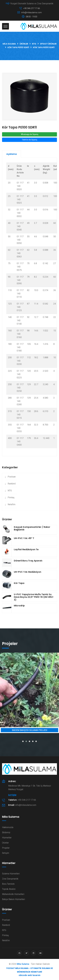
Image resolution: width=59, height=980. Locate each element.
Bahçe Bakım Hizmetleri (13, 899)
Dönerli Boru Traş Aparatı (28, 560)
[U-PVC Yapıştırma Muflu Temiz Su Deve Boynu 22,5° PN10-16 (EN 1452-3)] (7, 597)
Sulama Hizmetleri (11, 873)
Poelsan (12, 476)
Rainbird (12, 483)
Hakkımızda (7, 827)
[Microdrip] (7, 608)
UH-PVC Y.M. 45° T (24, 538)
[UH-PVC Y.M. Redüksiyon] (7, 575)
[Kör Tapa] (7, 586)
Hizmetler (7, 837)
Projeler (6, 848)
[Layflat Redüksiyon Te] (7, 552)
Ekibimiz (6, 832)
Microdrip (19, 605)
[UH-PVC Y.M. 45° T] (7, 541)
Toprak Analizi (9, 889)
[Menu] (5, 26)
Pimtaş (11, 497)
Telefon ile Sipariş (29, 140)
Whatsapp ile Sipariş (29, 134)
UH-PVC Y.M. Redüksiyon (27, 572)
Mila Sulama (23, 964)
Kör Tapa (19, 583)
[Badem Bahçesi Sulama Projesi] (29, 690)
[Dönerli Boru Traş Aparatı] (7, 563)
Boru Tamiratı (8, 884)
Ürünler (5, 842)
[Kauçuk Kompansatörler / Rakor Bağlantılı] (7, 530)
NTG (10, 490)
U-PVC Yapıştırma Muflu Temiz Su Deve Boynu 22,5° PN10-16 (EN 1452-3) (34, 597)
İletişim (12, 795)
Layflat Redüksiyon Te (26, 549)
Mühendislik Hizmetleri (13, 894)
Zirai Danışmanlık (10, 878)
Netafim (11, 504)
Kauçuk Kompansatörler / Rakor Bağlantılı (32, 528)
